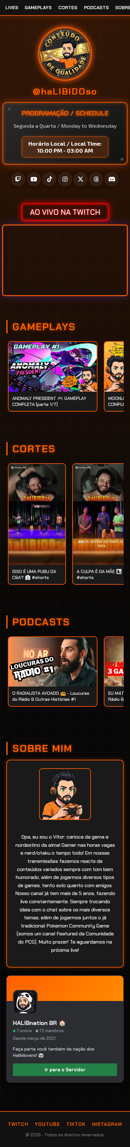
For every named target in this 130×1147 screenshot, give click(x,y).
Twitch (18, 1124)
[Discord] (111, 179)
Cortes (67, 7)
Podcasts (96, 7)
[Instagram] (65, 179)
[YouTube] (34, 179)
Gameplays (38, 7)
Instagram (107, 1124)
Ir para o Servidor (65, 1070)
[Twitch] (18, 179)
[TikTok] (49, 179)
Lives (11, 7)
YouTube (47, 1124)
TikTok (76, 1124)
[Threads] (96, 179)
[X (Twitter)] (80, 179)
